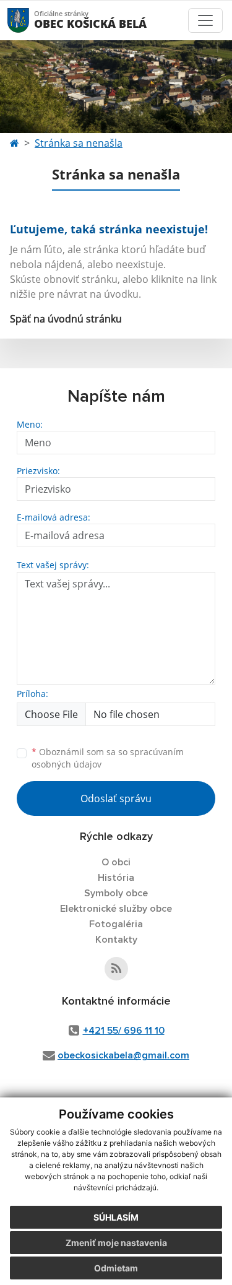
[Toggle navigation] (205, 20)
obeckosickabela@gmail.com (123, 1055)
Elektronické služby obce (116, 909)
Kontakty (116, 940)
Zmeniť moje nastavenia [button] (116, 1242)
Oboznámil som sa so (108, 758)
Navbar (30, 20)
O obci (116, 862)
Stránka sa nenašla (78, 143)
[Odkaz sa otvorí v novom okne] (116, 968)
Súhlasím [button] (116, 1217)
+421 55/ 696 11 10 (124, 1031)
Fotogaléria (116, 924)
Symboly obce (116, 893)
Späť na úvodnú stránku (66, 319)
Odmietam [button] (116, 1268)
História (116, 878)
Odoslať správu (116, 798)
